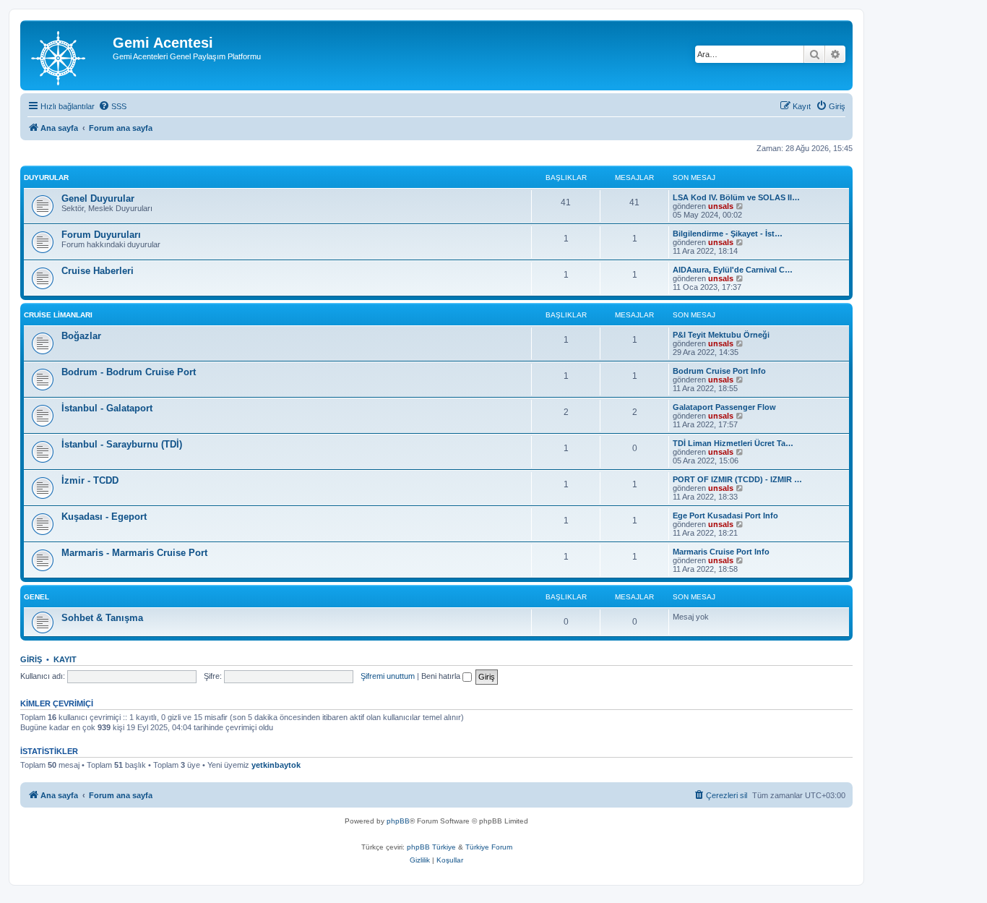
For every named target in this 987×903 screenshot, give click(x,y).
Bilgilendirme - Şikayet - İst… (728, 233)
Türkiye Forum (488, 847)
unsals (720, 206)
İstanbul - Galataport (106, 408)
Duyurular (46, 177)
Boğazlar (81, 335)
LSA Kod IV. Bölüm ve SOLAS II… (736, 197)
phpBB (398, 821)
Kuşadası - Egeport (104, 516)
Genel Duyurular (97, 198)
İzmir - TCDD (89, 480)
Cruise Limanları (58, 315)
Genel (36, 597)
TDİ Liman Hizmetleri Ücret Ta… (733, 443)
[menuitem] (112, 106)
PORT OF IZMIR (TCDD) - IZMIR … (737, 479)
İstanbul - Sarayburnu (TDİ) (121, 444)
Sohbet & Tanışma (102, 617)
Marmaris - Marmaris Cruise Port (134, 552)
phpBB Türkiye (431, 847)
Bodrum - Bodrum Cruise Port (128, 372)
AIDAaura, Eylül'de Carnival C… (733, 269)
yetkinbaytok (276, 765)
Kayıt (65, 659)
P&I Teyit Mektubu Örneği (721, 334)
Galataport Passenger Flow (724, 407)
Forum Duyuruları (101, 234)
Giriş (31, 659)
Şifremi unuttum (388, 676)
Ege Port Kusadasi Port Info (725, 515)
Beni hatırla (441, 676)
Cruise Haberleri (97, 270)
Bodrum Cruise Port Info (719, 371)
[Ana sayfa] (68, 55)
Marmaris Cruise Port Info (721, 551)
